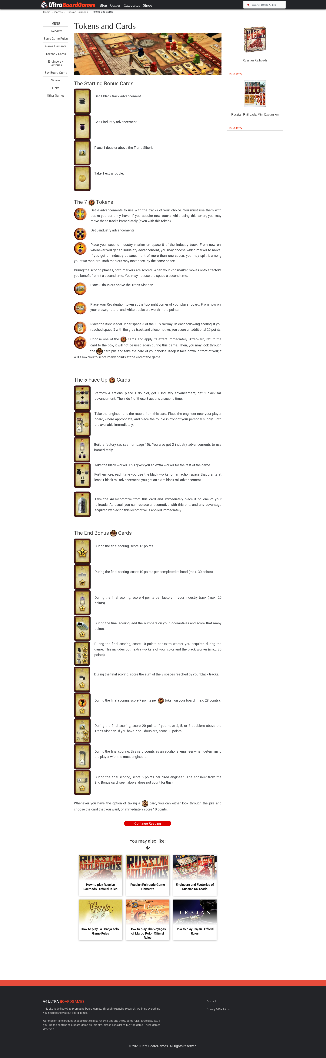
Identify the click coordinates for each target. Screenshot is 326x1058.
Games (115, 5)
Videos (55, 80)
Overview (56, 31)
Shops (147, 5)
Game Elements (55, 46)
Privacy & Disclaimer (218, 1009)
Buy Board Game (56, 73)
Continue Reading (147, 823)
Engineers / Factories (55, 63)
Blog (103, 5)
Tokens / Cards (56, 54)
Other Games (55, 95)
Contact (211, 1001)
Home (46, 12)
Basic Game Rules (56, 38)
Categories (132, 5)
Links (55, 88)
